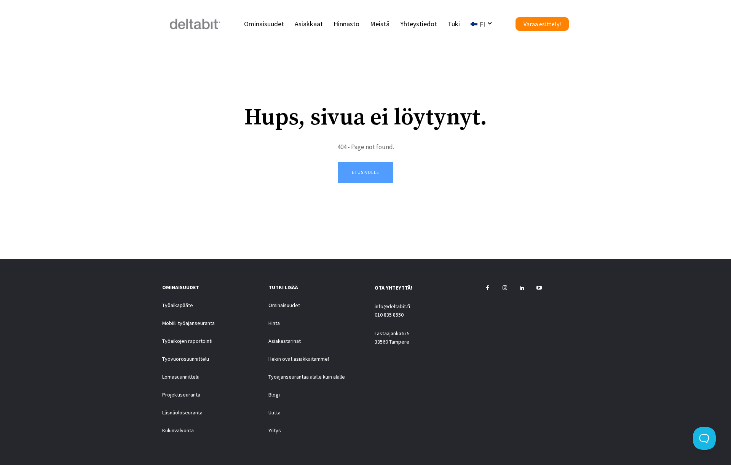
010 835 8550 (389, 314)
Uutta (274, 412)
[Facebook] (487, 288)
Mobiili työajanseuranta (188, 323)
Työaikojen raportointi (187, 341)
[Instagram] (504, 288)
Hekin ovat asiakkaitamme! (298, 358)
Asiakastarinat (284, 341)
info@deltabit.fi (392, 306)
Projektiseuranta (181, 394)
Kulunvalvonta (178, 430)
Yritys (274, 430)
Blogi (274, 394)
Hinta (274, 323)
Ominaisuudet (284, 305)
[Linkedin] (521, 288)
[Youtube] (539, 288)
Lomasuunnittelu (181, 376)
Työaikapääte (177, 305)
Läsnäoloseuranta (182, 412)
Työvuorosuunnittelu (185, 358)
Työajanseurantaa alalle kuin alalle (306, 376)
